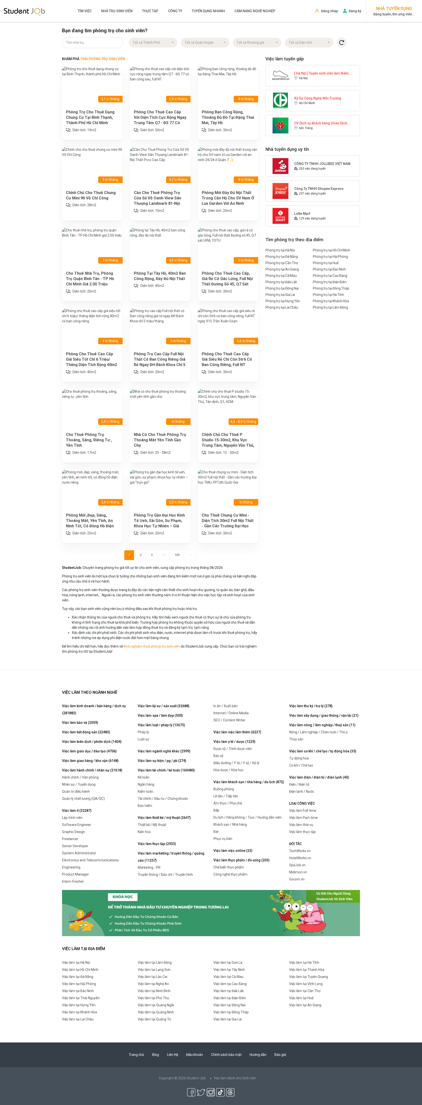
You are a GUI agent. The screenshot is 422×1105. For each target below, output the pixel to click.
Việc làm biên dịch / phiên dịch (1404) (92, 742)
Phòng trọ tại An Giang (282, 269)
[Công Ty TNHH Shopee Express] (280, 191)
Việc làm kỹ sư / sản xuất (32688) (164, 706)
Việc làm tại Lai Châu (78, 1019)
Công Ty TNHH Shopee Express (319, 189)
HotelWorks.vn (300, 858)
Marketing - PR (149, 867)
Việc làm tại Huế (301, 998)
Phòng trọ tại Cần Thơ (281, 263)
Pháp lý (143, 732)
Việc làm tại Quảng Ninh (156, 1012)
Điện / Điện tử (299, 784)
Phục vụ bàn (222, 839)
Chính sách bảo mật (226, 1055)
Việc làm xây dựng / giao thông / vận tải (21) (324, 715)
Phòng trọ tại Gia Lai (280, 295)
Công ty (175, 11)
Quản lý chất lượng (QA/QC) (83, 799)
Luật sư (143, 739)
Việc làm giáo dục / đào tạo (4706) (89, 751)
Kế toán (143, 777)
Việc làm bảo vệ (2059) (80, 723)
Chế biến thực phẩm (228, 867)
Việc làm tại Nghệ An (153, 984)
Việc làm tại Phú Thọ (153, 998)
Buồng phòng (223, 789)
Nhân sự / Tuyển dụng (78, 784)
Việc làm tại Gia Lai (227, 1019)
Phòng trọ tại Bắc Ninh (329, 269)
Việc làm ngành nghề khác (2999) (164, 751)
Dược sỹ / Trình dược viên (232, 749)
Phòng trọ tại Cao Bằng (330, 276)
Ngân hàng (146, 784)
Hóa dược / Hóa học (228, 770)
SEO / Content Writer (229, 720)
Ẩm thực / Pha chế (227, 803)
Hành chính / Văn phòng (80, 777)
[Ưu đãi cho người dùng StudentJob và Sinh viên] (211, 913)
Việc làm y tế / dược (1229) (234, 742)
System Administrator (79, 853)
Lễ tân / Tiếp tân (225, 796)
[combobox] (153, 43)
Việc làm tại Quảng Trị (154, 1019)
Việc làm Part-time (303, 818)
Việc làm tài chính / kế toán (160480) (166, 770)
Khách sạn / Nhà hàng (230, 824)
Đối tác (295, 844)
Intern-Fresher (73, 881)
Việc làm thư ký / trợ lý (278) (311, 706)
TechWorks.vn (300, 851)
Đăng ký (355, 11)
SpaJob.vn (297, 865)
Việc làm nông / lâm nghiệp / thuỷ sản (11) (322, 725)
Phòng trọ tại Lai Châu (281, 307)
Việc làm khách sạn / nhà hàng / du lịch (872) (248, 782)
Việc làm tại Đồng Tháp (231, 1012)
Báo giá (280, 1055)
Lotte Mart (302, 214)
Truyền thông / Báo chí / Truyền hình (165, 875)
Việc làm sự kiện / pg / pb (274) (162, 761)
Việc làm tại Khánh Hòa (79, 1012)
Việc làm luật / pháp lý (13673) (161, 725)
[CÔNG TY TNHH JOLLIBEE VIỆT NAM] (280, 166)
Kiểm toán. (146, 791)
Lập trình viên (72, 818)
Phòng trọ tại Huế (325, 263)
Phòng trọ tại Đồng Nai (282, 288)
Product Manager (75, 874)
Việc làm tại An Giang (305, 1005)
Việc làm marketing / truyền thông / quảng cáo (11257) (171, 856)
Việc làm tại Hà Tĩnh (304, 962)
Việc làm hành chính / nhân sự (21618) (92, 770)
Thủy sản (296, 739)
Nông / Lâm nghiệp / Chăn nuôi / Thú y (318, 732)
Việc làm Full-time (302, 810)
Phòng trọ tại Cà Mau (281, 276)
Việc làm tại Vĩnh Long (306, 984)
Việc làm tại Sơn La (227, 962)
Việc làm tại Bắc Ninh (78, 991)
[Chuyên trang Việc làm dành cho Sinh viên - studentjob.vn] (24, 11)
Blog (155, 1055)
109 (176, 555)
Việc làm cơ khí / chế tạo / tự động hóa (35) (322, 751)
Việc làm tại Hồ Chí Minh (80, 970)
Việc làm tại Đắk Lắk (228, 991)
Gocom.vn (297, 879)
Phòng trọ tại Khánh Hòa (331, 301)
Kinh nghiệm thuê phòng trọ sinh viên (152, 646)
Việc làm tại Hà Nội (76, 962)
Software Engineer (76, 825)
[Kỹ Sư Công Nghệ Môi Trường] (280, 100)
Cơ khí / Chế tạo (301, 765)
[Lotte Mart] (280, 215)
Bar (216, 832)
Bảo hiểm (145, 806)
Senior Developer (75, 846)
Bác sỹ (218, 756)
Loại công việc (302, 803)
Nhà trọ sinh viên (117, 11)
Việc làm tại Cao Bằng (230, 984)
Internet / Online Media (231, 713)
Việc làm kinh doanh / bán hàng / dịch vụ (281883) (94, 709)
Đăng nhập (329, 11)
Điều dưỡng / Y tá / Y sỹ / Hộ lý (236, 763)
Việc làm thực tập (302, 832)
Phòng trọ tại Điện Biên (330, 282)
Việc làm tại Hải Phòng (79, 984)
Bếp (216, 810)
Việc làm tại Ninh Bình (154, 991)
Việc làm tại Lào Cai (152, 977)
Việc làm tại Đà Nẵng (77, 977)
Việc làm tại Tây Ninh (229, 970)
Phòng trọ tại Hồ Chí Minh (331, 250)
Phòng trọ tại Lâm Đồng (330, 307)
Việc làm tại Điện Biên (229, 998)
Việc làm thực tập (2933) (157, 844)
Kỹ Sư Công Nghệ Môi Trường (317, 98)
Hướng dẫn (258, 1055)
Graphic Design (73, 832)
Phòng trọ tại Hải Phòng (330, 257)
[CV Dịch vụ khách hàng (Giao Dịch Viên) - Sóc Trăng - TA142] (280, 125)
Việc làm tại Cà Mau (228, 977)
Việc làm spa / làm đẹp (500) (160, 715)
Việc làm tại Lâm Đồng (155, 962)
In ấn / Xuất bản (225, 706)
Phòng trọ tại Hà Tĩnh (328, 295)
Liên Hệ (172, 1055)
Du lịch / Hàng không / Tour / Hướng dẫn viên (247, 817)
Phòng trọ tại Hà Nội (280, 250)
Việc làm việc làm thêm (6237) (237, 732)
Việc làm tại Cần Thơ (304, 991)
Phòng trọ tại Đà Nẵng (281, 257)
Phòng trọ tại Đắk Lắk (281, 282)
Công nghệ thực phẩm (230, 874)
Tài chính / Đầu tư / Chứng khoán (163, 799)
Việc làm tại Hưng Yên (78, 1005)
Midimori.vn (298, 872)
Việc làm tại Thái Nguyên (81, 998)
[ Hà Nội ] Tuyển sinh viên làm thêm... (323, 73)
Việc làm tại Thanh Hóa (306, 970)
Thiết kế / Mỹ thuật (152, 825)
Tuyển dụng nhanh (208, 11)
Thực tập (150, 11)
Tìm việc (85, 11)
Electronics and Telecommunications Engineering (90, 863)
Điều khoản (194, 1055)
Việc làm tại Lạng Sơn (154, 970)
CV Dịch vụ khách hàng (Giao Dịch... (322, 123)
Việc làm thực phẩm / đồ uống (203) (241, 860)
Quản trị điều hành (76, 791)
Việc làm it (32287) (77, 810)
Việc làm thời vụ (301, 825)
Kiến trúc (144, 832)
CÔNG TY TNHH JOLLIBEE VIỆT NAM (322, 164)
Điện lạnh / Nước (301, 791)
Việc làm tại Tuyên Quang (308, 977)
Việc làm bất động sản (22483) (86, 732)
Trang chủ (136, 1055)
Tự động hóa (299, 758)
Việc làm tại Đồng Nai (229, 1005)
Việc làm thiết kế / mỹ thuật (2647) (164, 818)
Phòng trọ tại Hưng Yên (282, 301)
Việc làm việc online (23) (233, 851)
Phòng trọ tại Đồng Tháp (331, 288)
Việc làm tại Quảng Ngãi (156, 1005)
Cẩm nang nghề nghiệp (254, 11)
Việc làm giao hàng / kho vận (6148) (90, 761)
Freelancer (70, 839)
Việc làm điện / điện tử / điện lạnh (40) (319, 777)
